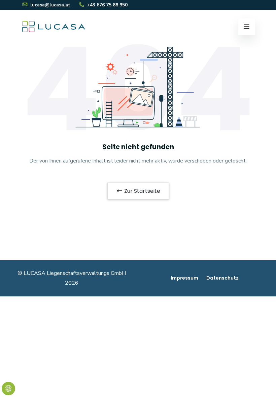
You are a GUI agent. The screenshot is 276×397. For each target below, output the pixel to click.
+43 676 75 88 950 (106, 5)
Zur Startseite (141, 191)
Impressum (184, 278)
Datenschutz (222, 278)
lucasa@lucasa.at (49, 5)
